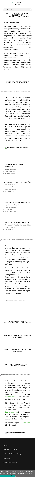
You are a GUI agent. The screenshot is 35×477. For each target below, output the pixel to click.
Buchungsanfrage (11, 412)
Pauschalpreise (11, 397)
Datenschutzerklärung (10, 462)
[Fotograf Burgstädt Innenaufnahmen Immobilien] (17, 147)
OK (1, 476)
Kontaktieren (25, 423)
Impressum (6, 458)
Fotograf (19, 454)
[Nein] (15, 476)
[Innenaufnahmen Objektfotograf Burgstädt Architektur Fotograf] (17, 432)
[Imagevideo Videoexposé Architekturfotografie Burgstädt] (17, 300)
